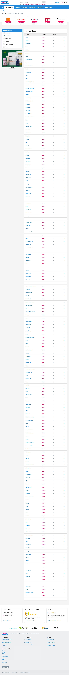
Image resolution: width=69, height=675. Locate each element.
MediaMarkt (27, 4)
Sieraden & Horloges (9, 44)
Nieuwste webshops (7, 642)
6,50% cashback (21, 22)
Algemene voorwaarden (6, 672)
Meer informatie (7, 620)
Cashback (44, 34)
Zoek (43, 2)
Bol (3, 659)
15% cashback (8, 22)
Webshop (27, 34)
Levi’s (40, 4)
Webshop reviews (51, 642)
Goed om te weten (51, 645)
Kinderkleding (8, 38)
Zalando (4, 663)
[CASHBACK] (5, 2)
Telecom (4, 645)
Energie (4, 643)
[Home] (2, 7)
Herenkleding (7, 35)
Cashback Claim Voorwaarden (25, 672)
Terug (4, 10)
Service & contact (51, 641)
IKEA (4, 652)
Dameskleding (8, 33)
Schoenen (7, 41)
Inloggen (65, 2)
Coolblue (36, 4)
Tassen (6, 46)
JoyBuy (4, 650)
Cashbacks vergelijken (30, 643)
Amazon (4, 653)
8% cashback (47, 22)
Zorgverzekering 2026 (7, 639)
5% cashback (34, 22)
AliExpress (43, 4)
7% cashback (61, 22)
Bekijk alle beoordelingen (31, 620)
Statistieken (28, 641)
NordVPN (5, 662)
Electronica (5, 641)
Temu (23, 4)
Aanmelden (57, 2)
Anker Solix (32, 4)
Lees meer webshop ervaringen (55, 620)
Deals (54, 34)
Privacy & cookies (15, 672)
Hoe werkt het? (51, 639)
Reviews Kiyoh (28, 642)
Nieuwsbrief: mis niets (52, 643)
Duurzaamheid (28, 639)
